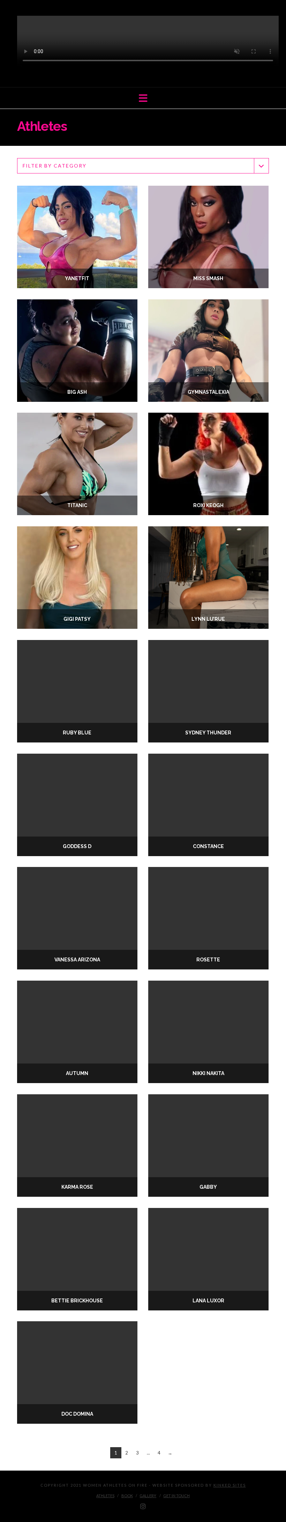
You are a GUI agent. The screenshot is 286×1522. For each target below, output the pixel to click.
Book (127, 1495)
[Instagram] (143, 1506)
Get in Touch (176, 1495)
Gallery (148, 1495)
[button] (143, 98)
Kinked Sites (229, 1485)
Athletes (105, 1495)
